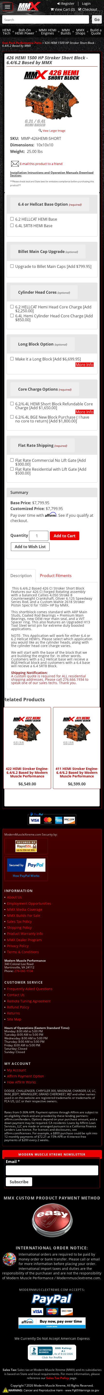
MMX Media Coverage (24, 909)
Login (86, 3)
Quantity (19, 535)
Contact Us (15, 995)
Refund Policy (18, 1007)
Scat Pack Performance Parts (22, 43)
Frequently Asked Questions (29, 989)
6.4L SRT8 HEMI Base (33, 226)
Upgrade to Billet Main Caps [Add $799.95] (53, 267)
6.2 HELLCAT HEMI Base (36, 219)
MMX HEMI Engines (47, 32)
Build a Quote (96, 32)
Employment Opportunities (29, 903)
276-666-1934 (23, 971)
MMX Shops (80, 32)
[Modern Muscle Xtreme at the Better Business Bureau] (52, 1352)
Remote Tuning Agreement (29, 1001)
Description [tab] (21, 575)
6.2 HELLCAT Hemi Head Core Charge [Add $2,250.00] (53, 309)
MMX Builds (66, 32)
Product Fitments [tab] (56, 575)
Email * (13, 1162)
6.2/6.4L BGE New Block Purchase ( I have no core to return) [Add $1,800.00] (52, 419)
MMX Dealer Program (24, 940)
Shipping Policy (19, 927)
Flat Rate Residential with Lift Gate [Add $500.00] (50, 471)
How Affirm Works (21, 1082)
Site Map (14, 1019)
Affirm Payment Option (25, 1076)
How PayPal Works (26, 876)
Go (97, 19)
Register (67, 3)
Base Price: (20, 503)
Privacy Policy (18, 946)
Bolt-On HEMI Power (24, 32)
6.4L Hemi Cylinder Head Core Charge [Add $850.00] (54, 318)
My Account (16, 1070)
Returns (13, 1013)
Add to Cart (64, 535)
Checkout (89, 9)
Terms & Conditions (23, 952)
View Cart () (65, 9)
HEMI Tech (6, 32)
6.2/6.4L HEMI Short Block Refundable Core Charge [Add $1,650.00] (54, 406)
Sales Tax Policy (19, 921)
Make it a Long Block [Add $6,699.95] (48, 359)
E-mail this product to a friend (41, 164)
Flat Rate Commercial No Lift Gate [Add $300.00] (50, 462)
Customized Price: (27, 508)
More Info (84, 364)
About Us (14, 897)
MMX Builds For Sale (23, 915)
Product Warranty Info (25, 933)
